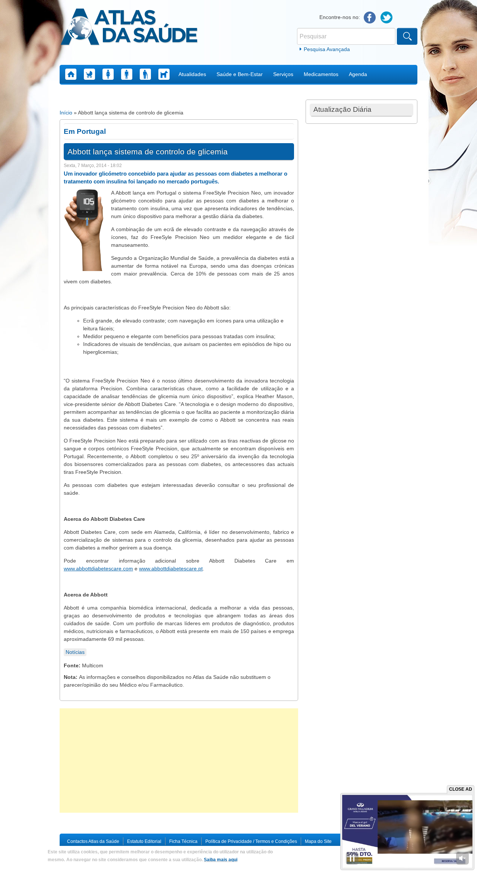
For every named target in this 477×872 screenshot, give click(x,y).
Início (66, 113)
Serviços (283, 74)
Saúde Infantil (89, 74)
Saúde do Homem (126, 74)
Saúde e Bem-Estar (240, 74)
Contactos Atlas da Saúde (93, 841)
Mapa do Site (318, 841)
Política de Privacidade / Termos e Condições (251, 841)
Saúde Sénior (145, 74)
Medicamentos (321, 74)
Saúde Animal (164, 74)
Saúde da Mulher (108, 74)
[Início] (129, 27)
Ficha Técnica (183, 841)
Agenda (358, 74)
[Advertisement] (179, 760)
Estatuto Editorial (144, 841)
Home (70, 74)
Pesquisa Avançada (327, 49)
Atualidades (192, 74)
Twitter (386, 17)
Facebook (369, 17)
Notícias (75, 652)
